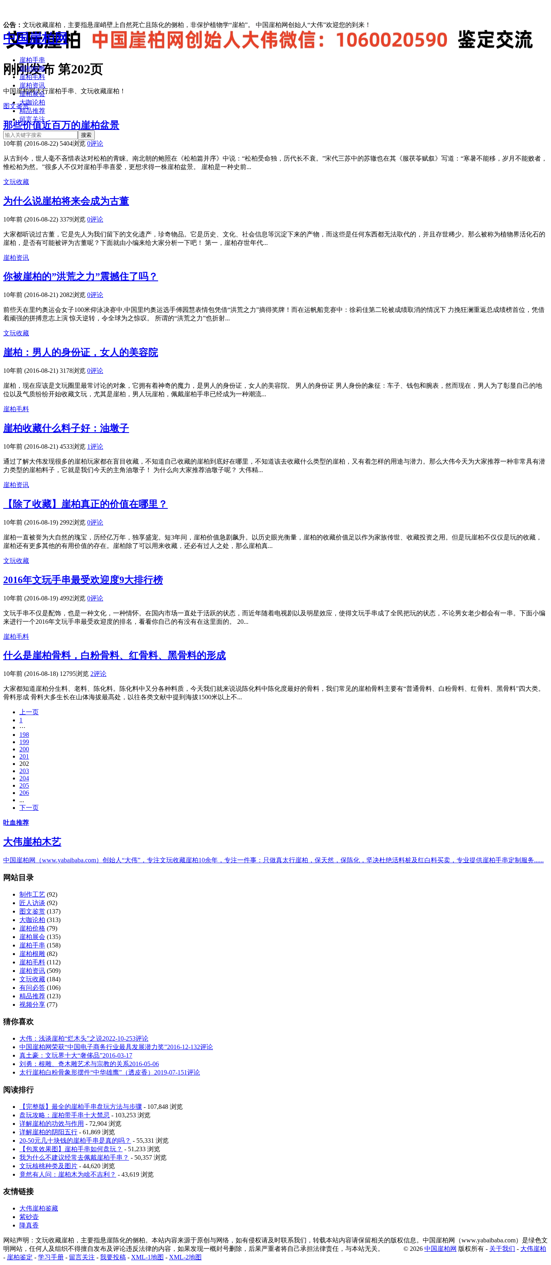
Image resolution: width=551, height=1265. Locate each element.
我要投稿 (113, 1257)
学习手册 (51, 1257)
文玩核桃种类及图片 (48, 1166)
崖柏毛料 (32, 76)
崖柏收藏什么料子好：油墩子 (66, 428)
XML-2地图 (185, 1257)
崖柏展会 (32, 93)
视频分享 (32, 1004)
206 (24, 792)
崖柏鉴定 (20, 1257)
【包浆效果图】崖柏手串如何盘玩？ (71, 1149)
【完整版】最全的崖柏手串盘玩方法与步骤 (80, 1106)
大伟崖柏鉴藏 (38, 1208)
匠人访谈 (32, 902)
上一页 (29, 712)
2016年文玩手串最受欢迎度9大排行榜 (83, 580)
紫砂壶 (29, 1216)
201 (24, 756)
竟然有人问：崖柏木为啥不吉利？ (67, 1174)
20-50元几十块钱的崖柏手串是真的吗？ (75, 1140)
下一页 (29, 807)
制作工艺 (32, 894)
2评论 (98, 673)
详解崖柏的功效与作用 (51, 1123)
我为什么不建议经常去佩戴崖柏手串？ (74, 1157)
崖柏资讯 (32, 85)
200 (24, 749)
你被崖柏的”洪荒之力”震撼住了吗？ (80, 276)
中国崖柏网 (35, 38)
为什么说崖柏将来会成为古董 (66, 201)
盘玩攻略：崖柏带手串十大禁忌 (64, 1115)
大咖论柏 (32, 102)
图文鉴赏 (32, 911)
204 (24, 778)
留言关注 (32, 119)
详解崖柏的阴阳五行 (48, 1132)
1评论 (95, 446)
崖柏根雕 (32, 68)
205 (24, 785)
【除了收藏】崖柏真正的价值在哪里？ (85, 504)
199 (24, 741)
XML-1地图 (147, 1257)
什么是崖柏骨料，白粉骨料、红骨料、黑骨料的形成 (114, 655)
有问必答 (32, 987)
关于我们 (502, 1248)
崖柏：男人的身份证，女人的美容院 (80, 352)
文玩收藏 (16, 181)
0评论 (95, 143)
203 (24, 770)
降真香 (29, 1225)
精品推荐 (32, 110)
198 (24, 734)
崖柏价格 (32, 928)
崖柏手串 (32, 59)
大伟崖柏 (533, 1248)
